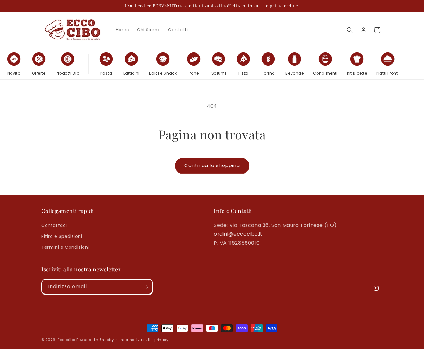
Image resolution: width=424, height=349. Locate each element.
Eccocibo (66, 339)
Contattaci (54, 225)
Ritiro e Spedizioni (61, 236)
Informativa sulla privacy (144, 339)
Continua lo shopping (212, 165)
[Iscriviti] (145, 287)
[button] (350, 30)
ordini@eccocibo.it (238, 234)
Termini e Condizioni (65, 247)
